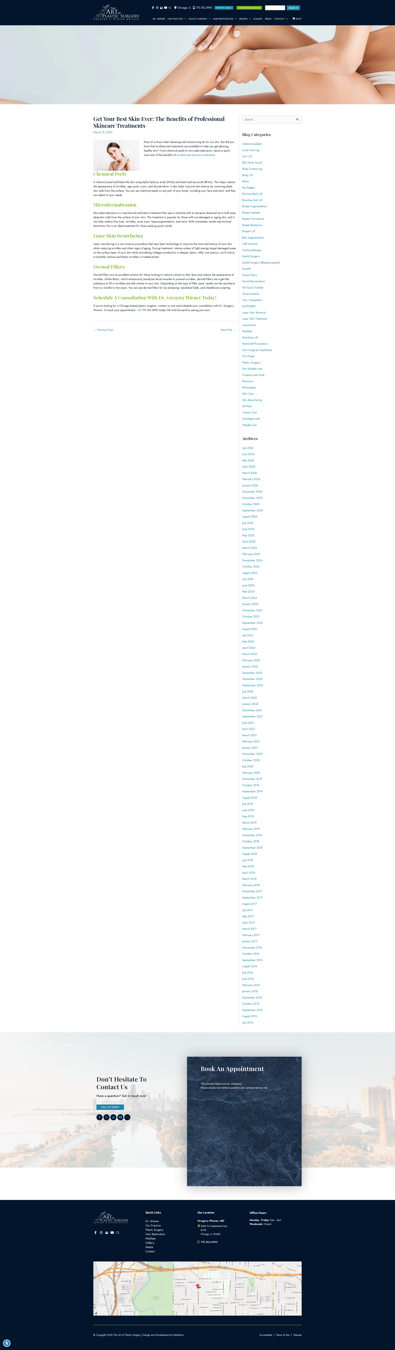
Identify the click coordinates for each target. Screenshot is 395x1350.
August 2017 (249, 904)
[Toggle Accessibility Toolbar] (6, 1343)
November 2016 (252, 948)
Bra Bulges (248, 188)
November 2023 (252, 610)
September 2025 (252, 510)
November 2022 (252, 679)
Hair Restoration (155, 1234)
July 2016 (247, 973)
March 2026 (249, 473)
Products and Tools (253, 375)
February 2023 (251, 660)
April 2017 (248, 923)
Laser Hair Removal (254, 313)
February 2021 (251, 741)
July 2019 (247, 804)
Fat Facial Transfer (253, 288)
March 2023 (249, 654)
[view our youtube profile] (165, 7)
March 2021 (249, 735)
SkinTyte (247, 406)
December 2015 (252, 998)
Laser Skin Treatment (254, 319)
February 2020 (251, 773)
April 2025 (248, 542)
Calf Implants (250, 244)
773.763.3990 (204, 8)
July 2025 (247, 523)
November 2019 (252, 779)
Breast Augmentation (254, 206)
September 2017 (252, 898)
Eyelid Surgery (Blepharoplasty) (261, 263)
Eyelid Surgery (251, 256)
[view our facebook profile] (153, 7)
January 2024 (250, 604)
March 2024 (249, 598)
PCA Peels (248, 356)
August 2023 (249, 629)
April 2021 (248, 729)
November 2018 (252, 835)
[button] (223, 8)
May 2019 (248, 816)
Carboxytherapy (251, 250)
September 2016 (252, 960)
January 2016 (250, 991)
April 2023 (248, 648)
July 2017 (247, 910)
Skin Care (248, 394)
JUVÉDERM (249, 306)
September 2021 (252, 716)
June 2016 (248, 979)
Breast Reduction (252, 225)
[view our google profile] (161, 7)
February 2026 (251, 479)
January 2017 (250, 941)
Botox (245, 181)
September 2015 (252, 1010)
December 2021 (252, 710)
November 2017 (252, 891)
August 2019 (249, 798)
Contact (150, 1251)
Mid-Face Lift (250, 338)
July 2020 (248, 766)
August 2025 (249, 517)
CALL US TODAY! (110, 1107)
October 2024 (251, 567)
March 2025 (249, 548)
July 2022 (247, 691)
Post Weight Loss (252, 369)
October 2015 (250, 1004)
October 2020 (251, 760)
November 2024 (252, 560)
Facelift (246, 269)
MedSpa (247, 331)
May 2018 (248, 866)
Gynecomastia (250, 294)
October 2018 (250, 841)
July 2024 (248, 579)
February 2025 (251, 554)
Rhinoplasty (249, 388)
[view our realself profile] (170, 7)
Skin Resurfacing (252, 400)
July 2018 (247, 860)
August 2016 (249, 966)
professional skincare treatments (196, 155)
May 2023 (248, 642)
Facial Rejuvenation (253, 281)
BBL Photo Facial (252, 163)
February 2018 (251, 885)
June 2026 (248, 454)
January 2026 (250, 485)
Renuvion (247, 381)
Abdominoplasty (252, 144)
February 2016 (251, 985)
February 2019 (251, 829)
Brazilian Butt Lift (252, 200)
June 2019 (248, 810)
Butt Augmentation (253, 238)
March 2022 (249, 698)
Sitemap (297, 1335)
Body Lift (247, 175)
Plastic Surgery (251, 363)
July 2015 (247, 1023)
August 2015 (249, 1016)
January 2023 (250, 667)
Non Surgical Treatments (257, 350)
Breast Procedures (253, 219)
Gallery (150, 1243)
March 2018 (249, 879)
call (139, 310)
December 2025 (252, 492)
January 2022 (250, 704)
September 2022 (252, 685)
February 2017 (251, 935)
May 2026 (248, 460)
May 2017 (248, 916)
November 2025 (252, 498)
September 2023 (252, 623)
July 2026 (247, 448)
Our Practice (153, 1226)
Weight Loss (249, 425)
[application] (184, 19)
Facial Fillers (249, 275)
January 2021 (250, 748)
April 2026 (248, 467)
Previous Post (103, 330)
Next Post (228, 330)
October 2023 (250, 617)
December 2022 (252, 673)
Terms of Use (283, 1335)
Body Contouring (252, 169)
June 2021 (248, 723)
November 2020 (252, 754)
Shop (298, 19)
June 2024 (248, 585)
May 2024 (248, 592)
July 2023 (247, 635)
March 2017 (249, 929)
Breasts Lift (248, 231)
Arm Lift (247, 156)
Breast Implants (251, 213)
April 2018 (248, 873)
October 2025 (251, 504)
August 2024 (250, 573)
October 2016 (250, 954)
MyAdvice (178, 1335)
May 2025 (248, 535)
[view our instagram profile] (157, 7)
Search (293, 8)
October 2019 (250, 785)
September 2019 (252, 791)
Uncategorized (251, 419)
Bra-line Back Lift (252, 194)
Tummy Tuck (249, 413)
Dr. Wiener (152, 1221)
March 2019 (249, 823)
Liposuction (249, 325)
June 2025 (248, 529)
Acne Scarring (250, 150)
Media (149, 1247)
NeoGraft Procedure (254, 344)
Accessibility (266, 1335)
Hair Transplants (252, 300)
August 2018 (249, 854)
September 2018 (252, 848)
